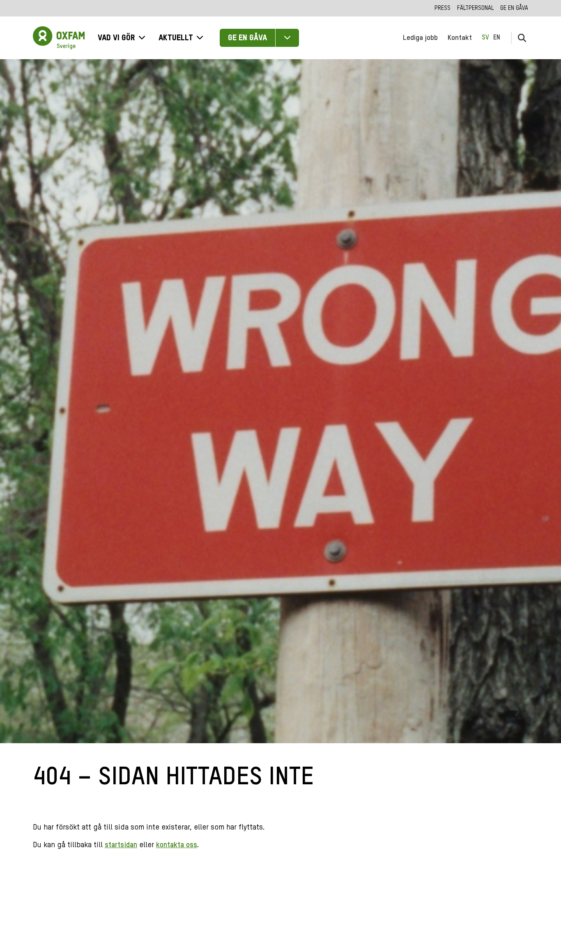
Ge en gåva (514, 8)
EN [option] (496, 38)
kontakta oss (176, 845)
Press (443, 8)
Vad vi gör (116, 38)
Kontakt (460, 38)
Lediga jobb (420, 38)
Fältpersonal (475, 8)
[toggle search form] (522, 38)
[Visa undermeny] (287, 38)
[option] (496, 38)
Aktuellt (176, 38)
